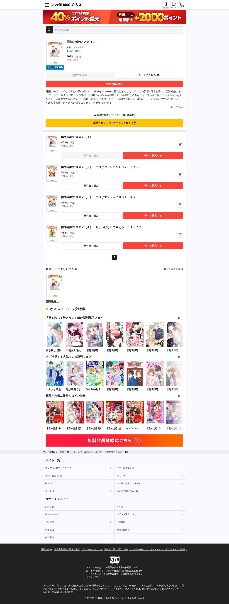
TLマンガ (121, 475)
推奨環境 (49, 537)
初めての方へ (51, 514)
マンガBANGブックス (53, 451)
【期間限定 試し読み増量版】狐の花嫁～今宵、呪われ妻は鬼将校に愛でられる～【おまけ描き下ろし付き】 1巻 (134, 350)
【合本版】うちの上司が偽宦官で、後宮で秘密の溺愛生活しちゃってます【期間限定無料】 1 (155, 428)
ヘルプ (120, 506)
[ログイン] (173, 4)
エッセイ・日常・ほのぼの (80, 451)
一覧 (177, 317)
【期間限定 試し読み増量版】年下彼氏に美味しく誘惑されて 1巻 (155, 350)
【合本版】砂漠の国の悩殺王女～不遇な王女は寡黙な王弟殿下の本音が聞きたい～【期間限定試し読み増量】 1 (94, 428)
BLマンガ (49, 483)
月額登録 (49, 522)
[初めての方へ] (165, 5)
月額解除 (121, 522)
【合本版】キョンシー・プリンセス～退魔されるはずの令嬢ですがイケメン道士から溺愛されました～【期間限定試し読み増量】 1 (54, 428)
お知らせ (49, 506)
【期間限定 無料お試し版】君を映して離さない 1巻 (175, 350)
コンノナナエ (79, 47)
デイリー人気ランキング (128, 483)
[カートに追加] (180, 144)
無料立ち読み (79, 75)
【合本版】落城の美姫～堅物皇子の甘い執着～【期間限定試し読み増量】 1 (74, 428)
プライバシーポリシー (92, 549)
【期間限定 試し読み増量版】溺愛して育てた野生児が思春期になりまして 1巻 (114, 389)
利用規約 (49, 529)
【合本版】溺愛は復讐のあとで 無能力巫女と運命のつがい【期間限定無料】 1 (114, 428)
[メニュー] (47, 5)
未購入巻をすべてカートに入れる (112, 122)
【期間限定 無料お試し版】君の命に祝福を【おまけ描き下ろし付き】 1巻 (175, 389)
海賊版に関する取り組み (116, 549)
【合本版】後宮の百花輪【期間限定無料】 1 (175, 428)
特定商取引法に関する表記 (67, 549)
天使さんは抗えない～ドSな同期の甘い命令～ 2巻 (75, 350)
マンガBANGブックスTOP (58, 468)
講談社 (78, 51)
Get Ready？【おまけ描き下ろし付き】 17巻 (95, 389)
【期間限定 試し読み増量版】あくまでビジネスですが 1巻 (114, 350)
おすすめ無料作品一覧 (127, 491)
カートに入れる (147, 75)
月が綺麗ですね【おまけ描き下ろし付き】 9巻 (74, 389)
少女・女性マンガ (53, 475)
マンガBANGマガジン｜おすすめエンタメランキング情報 (157, 549)
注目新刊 (49, 491)
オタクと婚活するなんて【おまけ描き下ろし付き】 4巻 (54, 389)
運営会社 (45, 549)
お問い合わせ (123, 529)
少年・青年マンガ (125, 468)
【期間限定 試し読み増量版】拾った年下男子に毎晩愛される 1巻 (95, 350)
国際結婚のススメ (54, 301)
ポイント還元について (127, 514)
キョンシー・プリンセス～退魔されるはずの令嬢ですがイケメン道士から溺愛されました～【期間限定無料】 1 (134, 428)
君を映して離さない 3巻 (54, 350)
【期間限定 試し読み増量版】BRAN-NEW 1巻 (135, 389)
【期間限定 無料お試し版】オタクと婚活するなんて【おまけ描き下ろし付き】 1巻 (155, 389)
